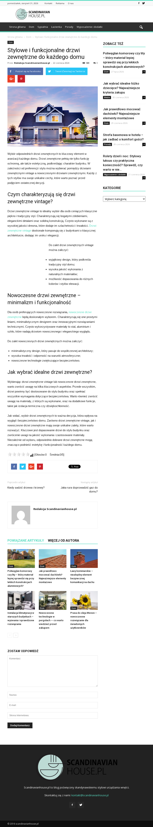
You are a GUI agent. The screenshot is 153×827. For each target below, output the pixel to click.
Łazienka (56, 26)
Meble (107, 97)
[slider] (18, 454)
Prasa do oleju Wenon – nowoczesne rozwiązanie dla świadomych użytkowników (83, 620)
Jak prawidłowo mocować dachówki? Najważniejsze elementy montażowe (121, 113)
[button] (141, 27)
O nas (71, 3)
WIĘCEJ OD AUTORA (63, 540)
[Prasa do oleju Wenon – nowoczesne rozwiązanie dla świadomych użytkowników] (84, 600)
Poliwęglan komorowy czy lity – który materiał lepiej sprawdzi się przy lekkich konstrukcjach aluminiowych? (20, 578)
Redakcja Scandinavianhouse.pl (32, 62)
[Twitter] (143, 3)
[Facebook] (139, 3)
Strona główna (17, 26)
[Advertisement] (101, 14)
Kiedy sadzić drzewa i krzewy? (26, 487)
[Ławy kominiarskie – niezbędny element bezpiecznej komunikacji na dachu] (84, 558)
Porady (69, 26)
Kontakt (48, 3)
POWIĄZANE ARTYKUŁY (25, 540)
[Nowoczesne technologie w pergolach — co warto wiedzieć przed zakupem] (52, 600)
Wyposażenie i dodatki (89, 26)
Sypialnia (43, 26)
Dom (31, 26)
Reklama (60, 3)
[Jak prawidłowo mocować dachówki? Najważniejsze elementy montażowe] (52, 558)
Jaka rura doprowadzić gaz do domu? (79, 489)
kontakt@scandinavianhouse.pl (90, 795)
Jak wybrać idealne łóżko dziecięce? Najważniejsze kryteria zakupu (121, 88)
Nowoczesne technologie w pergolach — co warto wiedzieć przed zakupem (51, 620)
